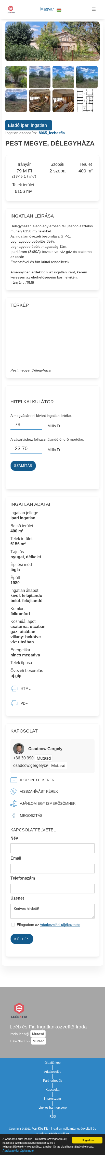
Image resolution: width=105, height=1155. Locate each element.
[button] (50, 9)
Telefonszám (22, 878)
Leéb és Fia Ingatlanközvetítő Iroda (48, 1026)
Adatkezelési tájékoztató (18, 1150)
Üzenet (17, 898)
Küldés (21, 939)
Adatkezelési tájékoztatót (60, 925)
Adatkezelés (52, 1072)
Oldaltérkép (53, 1063)
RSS (52, 1116)
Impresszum (52, 1098)
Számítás (23, 466)
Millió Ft (54, 426)
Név (14, 838)
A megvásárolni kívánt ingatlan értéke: (41, 416)
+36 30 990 (24, 758)
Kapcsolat (52, 1089)
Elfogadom (87, 1140)
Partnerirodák (52, 1080)
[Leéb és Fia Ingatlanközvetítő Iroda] (10, 9)
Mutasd (44, 758)
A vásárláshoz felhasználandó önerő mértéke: (47, 439)
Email (15, 858)
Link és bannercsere (52, 1107)
